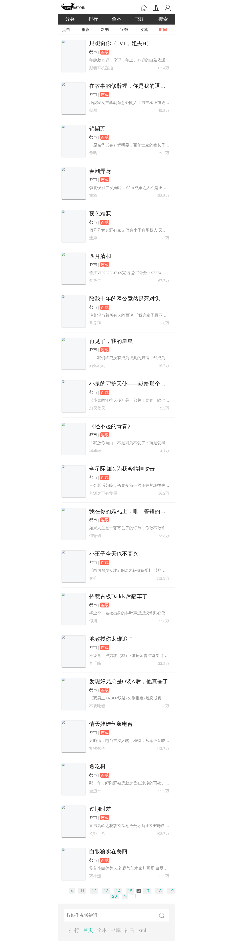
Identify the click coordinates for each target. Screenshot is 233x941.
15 (130, 890)
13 (106, 890)
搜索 (163, 19)
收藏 (144, 29)
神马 (130, 930)
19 (171, 890)
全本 (116, 19)
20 (114, 896)
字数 (124, 29)
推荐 (86, 29)
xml (142, 930)
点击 (66, 29)
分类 (70, 19)
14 (118, 890)
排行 (93, 19)
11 (82, 890)
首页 (88, 930)
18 (159, 890)
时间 (163, 29)
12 (94, 890)
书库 (140, 19)
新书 (105, 29)
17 (147, 890)
